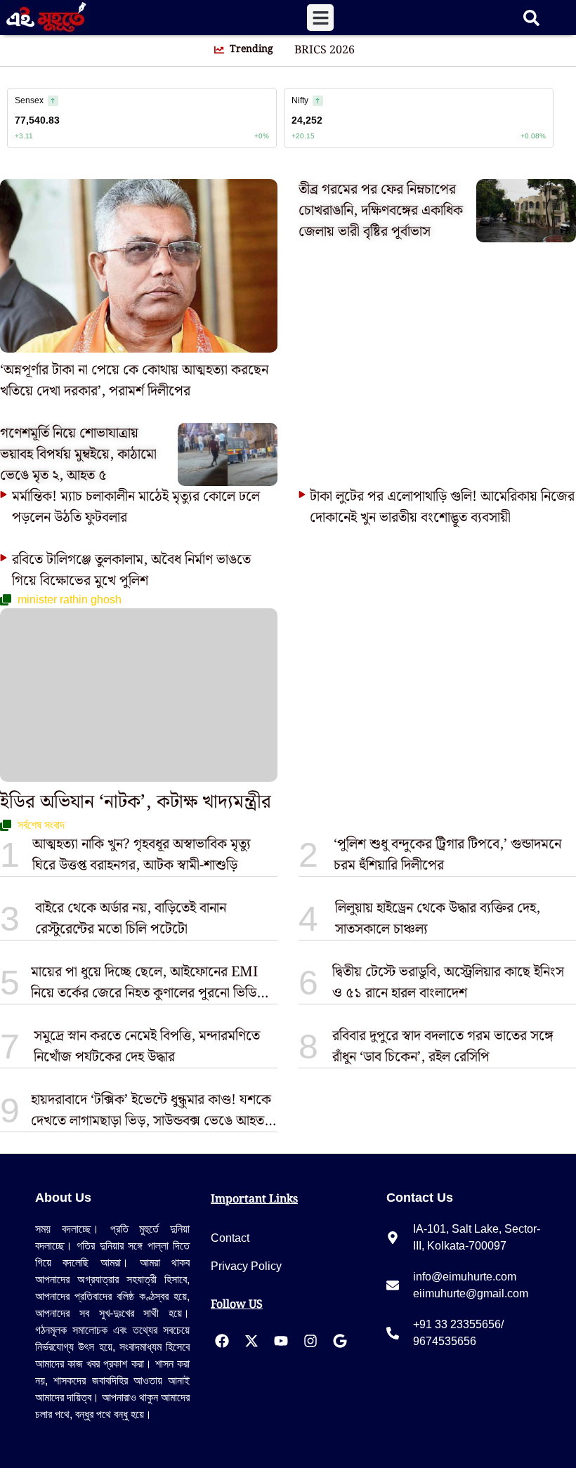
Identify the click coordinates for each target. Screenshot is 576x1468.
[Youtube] (281, 1341)
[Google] (340, 1341)
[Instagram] (310, 1341)
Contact (230, 1238)
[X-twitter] (251, 1341)
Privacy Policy (246, 1266)
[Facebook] (222, 1341)
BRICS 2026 (324, 50)
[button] (320, 17)
